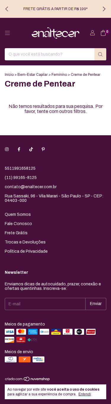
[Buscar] (100, 54)
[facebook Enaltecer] (19, 149)
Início (9, 75)
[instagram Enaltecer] (7, 149)
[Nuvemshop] (28, 380)
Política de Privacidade (26, 251)
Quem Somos (18, 214)
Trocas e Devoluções (25, 242)
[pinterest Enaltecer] (43, 149)
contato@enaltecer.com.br (31, 187)
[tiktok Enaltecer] (31, 149)
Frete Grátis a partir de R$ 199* (55, 9)
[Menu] (7, 33)
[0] (103, 33)
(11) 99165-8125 (21, 177)
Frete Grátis (16, 233)
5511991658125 (20, 168)
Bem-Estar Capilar (32, 75)
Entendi (84, 394)
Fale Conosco (18, 223)
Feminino (59, 75)
